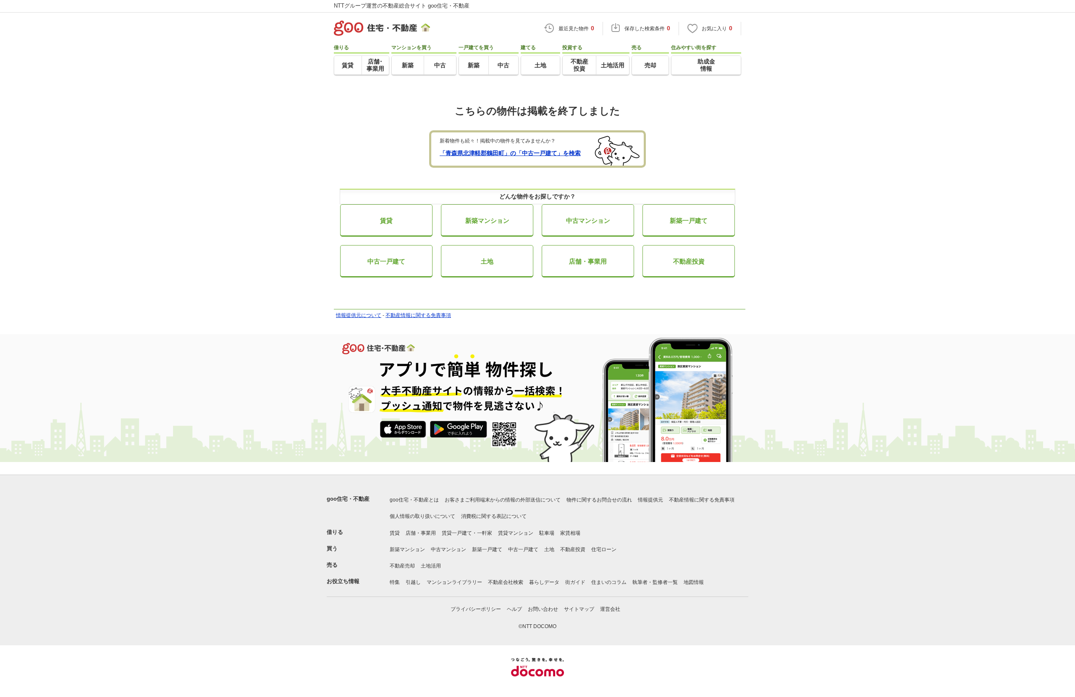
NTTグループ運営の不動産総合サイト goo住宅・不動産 (401, 6)
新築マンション (487, 220)
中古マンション (588, 220)
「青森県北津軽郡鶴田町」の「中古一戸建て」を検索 (510, 153)
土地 (487, 261)
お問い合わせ (543, 609)
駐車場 (546, 533)
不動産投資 (689, 261)
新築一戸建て (689, 220)
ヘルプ (514, 609)
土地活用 (431, 566)
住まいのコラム (609, 582)
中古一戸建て (386, 261)
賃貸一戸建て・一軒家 (467, 533)
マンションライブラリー (454, 582)
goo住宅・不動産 (348, 499)
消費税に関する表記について (494, 516)
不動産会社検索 (505, 582)
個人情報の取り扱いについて (422, 516)
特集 (395, 582)
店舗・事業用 (588, 261)
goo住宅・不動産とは (414, 500)
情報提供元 (650, 500)
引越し (413, 582)
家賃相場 (570, 533)
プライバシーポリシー (476, 609)
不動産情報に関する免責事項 (418, 315)
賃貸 (386, 220)
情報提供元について (358, 315)
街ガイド (575, 582)
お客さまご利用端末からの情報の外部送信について (503, 500)
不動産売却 (402, 566)
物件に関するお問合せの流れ (599, 500)
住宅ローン (603, 549)
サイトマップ (579, 609)
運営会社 (610, 609)
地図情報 (694, 582)
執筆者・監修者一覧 (655, 582)
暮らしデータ (544, 582)
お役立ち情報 (343, 581)
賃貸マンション (515, 533)
